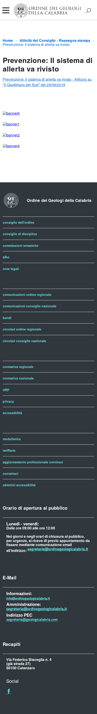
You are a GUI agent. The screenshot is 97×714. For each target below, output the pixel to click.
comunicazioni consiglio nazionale (29, 306)
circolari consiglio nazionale (24, 341)
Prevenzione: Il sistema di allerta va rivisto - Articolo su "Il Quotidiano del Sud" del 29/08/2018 (47, 82)
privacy (8, 401)
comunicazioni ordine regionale (27, 294)
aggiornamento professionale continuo (33, 462)
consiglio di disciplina (20, 234)
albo (6, 257)
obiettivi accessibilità (19, 485)
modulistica (12, 439)
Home (8, 40)
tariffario (9, 450)
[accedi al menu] (5, 10)
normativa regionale (18, 366)
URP (6, 390)
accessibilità (12, 413)
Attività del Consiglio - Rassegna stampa (55, 40)
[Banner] (11, 113)
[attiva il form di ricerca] (88, 10)
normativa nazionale (18, 378)
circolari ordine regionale (22, 329)
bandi (7, 317)
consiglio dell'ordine (18, 222)
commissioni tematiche (20, 245)
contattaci (10, 473)
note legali (11, 268)
